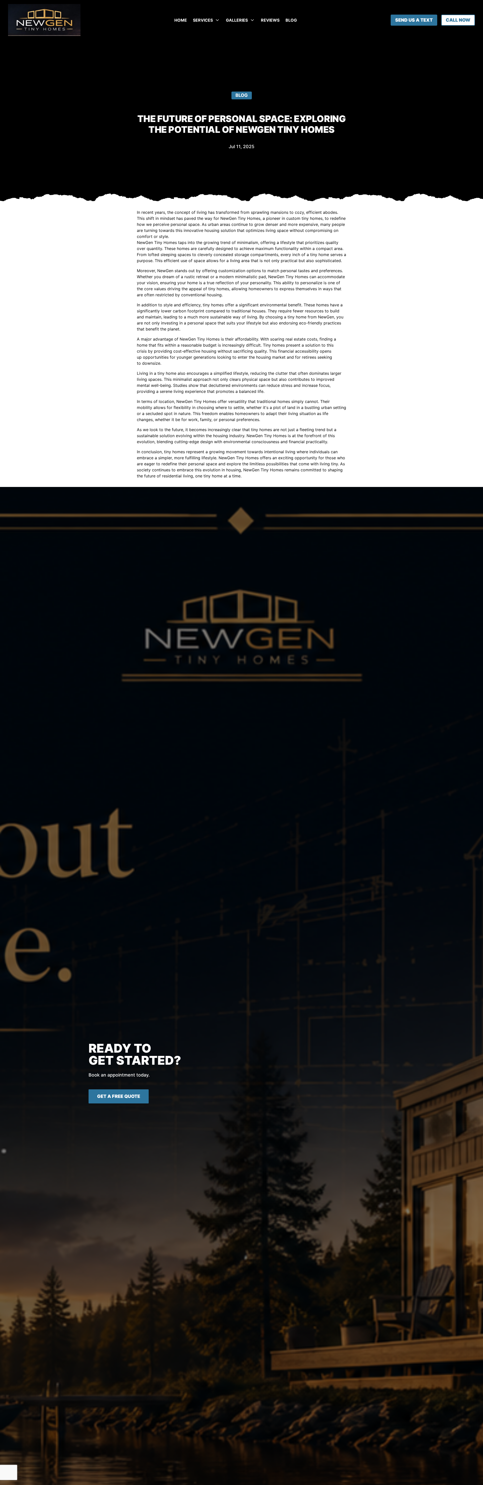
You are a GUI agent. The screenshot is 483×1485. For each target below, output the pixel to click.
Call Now (458, 20)
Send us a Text (414, 20)
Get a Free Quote (118, 1096)
